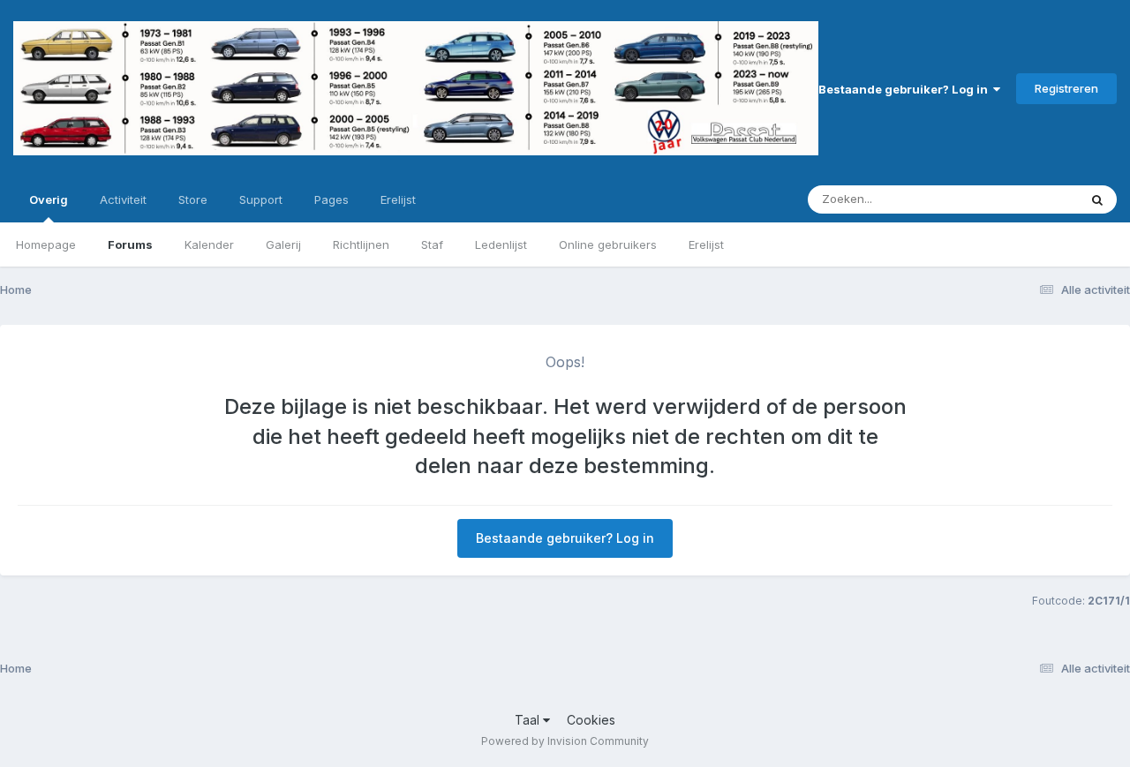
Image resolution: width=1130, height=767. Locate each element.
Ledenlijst (501, 244)
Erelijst (706, 244)
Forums (130, 244)
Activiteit (123, 199)
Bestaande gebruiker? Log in (905, 89)
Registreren (1066, 88)
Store (192, 199)
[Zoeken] (1097, 199)
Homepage (46, 244)
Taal (529, 719)
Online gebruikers (608, 244)
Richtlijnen (361, 244)
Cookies (591, 719)
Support (260, 199)
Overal (1037, 199)
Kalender (209, 244)
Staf (432, 244)
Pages (331, 199)
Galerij (283, 244)
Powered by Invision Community (565, 741)
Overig (48, 199)
